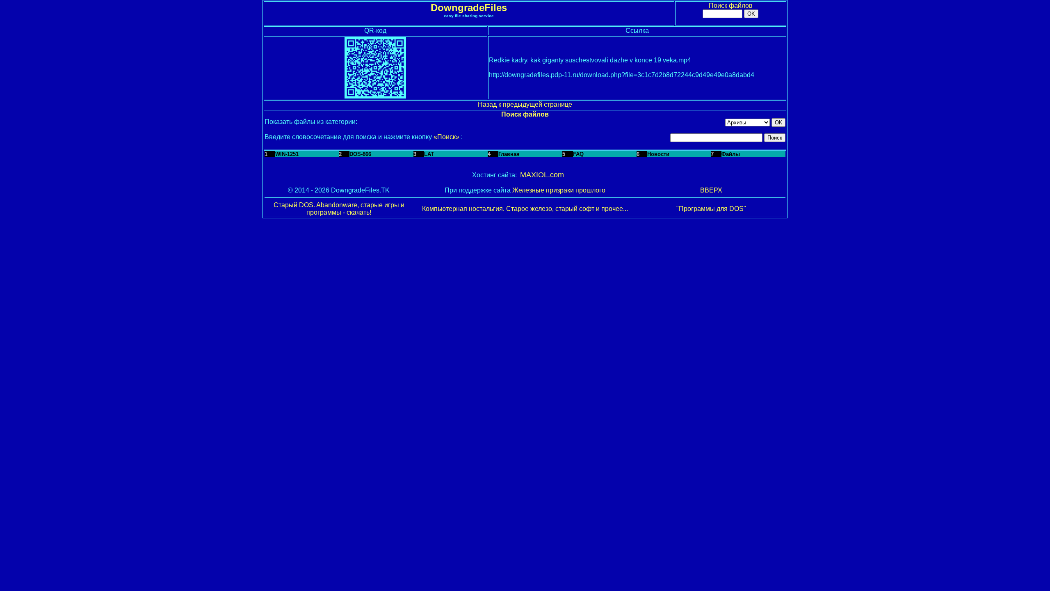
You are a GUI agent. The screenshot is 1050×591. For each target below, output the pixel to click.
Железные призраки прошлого (558, 190)
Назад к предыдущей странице (525, 104)
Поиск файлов (731, 5)
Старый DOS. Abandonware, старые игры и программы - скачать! (339, 209)
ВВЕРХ (711, 190)
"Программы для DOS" (711, 208)
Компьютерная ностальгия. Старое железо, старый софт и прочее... (525, 208)
